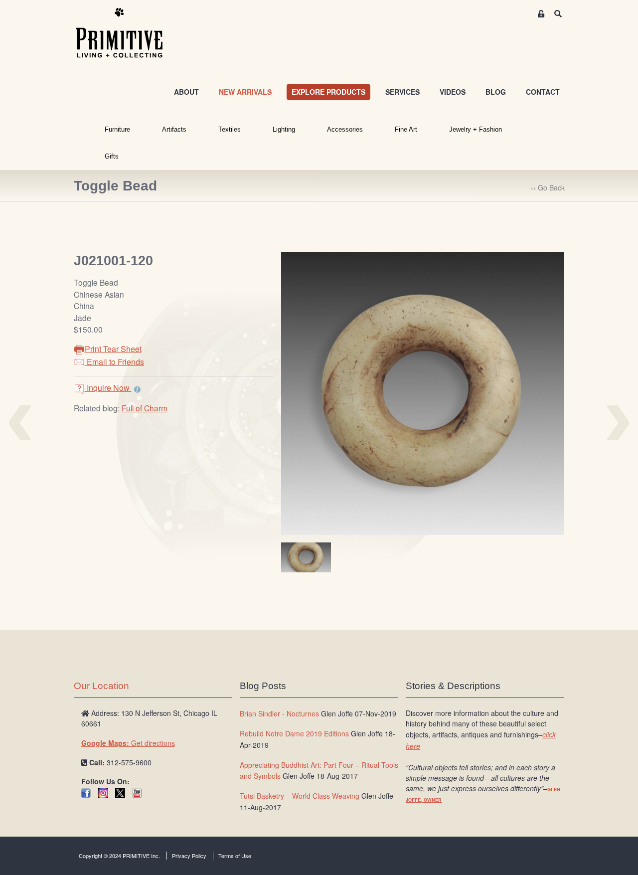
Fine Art (406, 129)
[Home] (126, 33)
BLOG (495, 92)
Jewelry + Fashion (475, 129)
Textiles (229, 129)
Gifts (112, 156)
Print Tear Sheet (113, 348)
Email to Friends (114, 361)
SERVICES (402, 92)
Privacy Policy (189, 856)
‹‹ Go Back (548, 187)
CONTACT (543, 92)
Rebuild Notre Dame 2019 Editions (294, 733)
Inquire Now (108, 387)
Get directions (128, 743)
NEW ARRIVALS (245, 92)
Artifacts (174, 129)
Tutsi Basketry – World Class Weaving (299, 796)
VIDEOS (453, 92)
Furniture (117, 129)
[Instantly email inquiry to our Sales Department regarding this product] (137, 388)
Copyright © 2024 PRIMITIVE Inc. (119, 856)
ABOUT (186, 92)
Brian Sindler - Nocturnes (279, 713)
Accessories (345, 129)
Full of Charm (144, 407)
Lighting (284, 129)
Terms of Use (234, 856)
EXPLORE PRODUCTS (328, 92)
